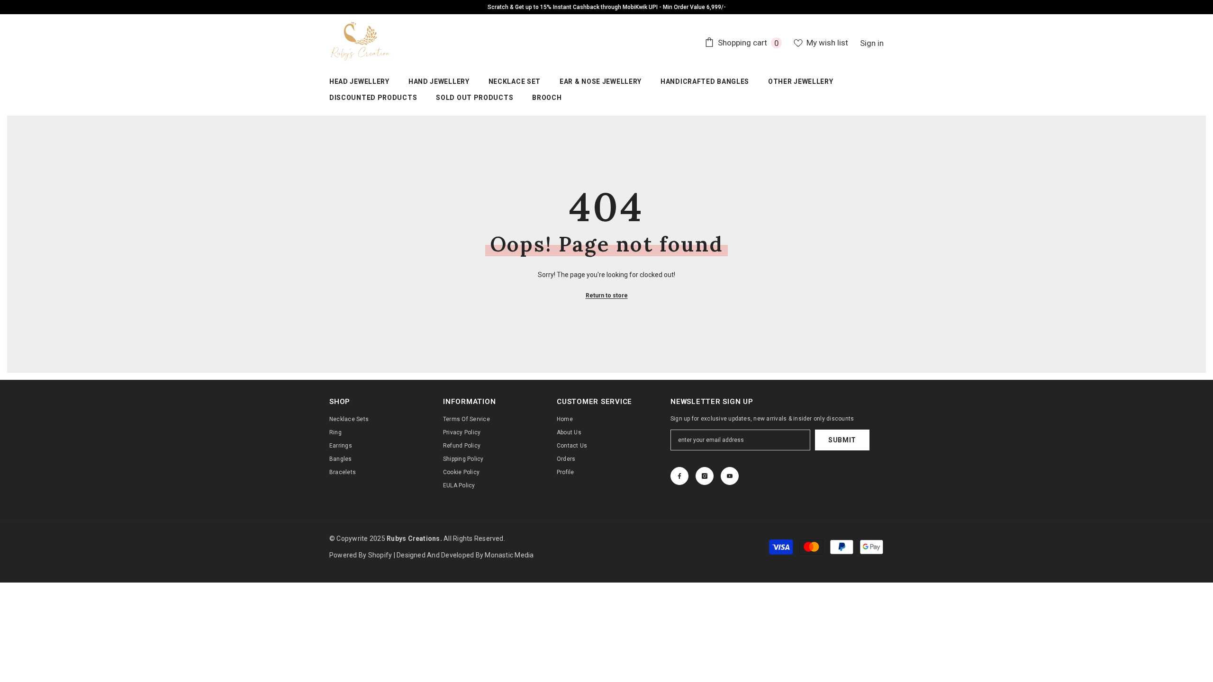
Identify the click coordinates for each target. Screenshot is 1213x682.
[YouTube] (730, 476)
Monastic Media (509, 555)
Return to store (607, 295)
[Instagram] (705, 476)
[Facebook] (679, 476)
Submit (842, 440)
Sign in (872, 43)
